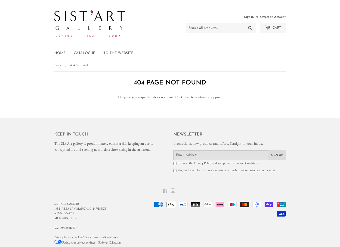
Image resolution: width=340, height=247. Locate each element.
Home (60, 53)
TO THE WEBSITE (118, 53)
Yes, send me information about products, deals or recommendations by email (226, 170)
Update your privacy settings (78, 243)
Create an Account (273, 17)
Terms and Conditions (245, 163)
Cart (276, 28)
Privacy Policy (203, 163)
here (187, 97)
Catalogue (84, 53)
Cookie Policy (82, 237)
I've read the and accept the (218, 163)
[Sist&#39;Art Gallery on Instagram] (173, 191)
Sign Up (277, 155)
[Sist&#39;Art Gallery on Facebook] (165, 191)
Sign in (249, 17)
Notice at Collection (109, 243)
